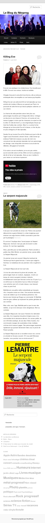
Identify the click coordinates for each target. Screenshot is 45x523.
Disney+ (36, 462)
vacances (32, 505)
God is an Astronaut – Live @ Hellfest (16, 446)
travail (23, 505)
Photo (21, 42)
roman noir (20, 404)
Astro (27, 42)
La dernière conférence (11, 437)
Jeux (11, 472)
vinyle (12, 509)
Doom (5, 468)
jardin (6, 473)
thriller (19, 506)
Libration (6, 441)
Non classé (30, 482)
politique (8, 491)
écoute (20, 509)
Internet (36, 468)
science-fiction (20, 501)
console (16, 462)
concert (7, 463)
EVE (38, 185)
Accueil (6, 38)
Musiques (31, 38)
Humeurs (22, 38)
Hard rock (13, 468)
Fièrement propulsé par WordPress (22, 519)
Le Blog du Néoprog (16, 12)
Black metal (7, 460)
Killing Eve (9, 56)
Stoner (33, 501)
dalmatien (37, 400)
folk (8, 468)
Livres (6, 42)
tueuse (13, 187)
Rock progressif (27, 496)
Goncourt (17, 238)
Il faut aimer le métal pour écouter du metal (18, 444)
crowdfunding (26, 463)
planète (23, 487)
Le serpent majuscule (15, 195)
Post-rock (17, 492)
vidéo (5, 509)
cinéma (24, 459)
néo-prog (6, 488)
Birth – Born (7, 439)
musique (34, 472)
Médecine (23, 478)
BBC (27, 185)
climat (31, 459)
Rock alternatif (9, 496)
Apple (6, 455)
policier (30, 488)
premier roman (32, 402)
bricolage (15, 459)
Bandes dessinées (26, 455)
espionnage (33, 185)
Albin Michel (29, 400)
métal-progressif (14, 482)
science (7, 501)
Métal (31, 478)
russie (8, 187)
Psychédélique (27, 492)
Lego (17, 473)
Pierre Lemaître (22, 402)
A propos (14, 38)
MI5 (4, 187)
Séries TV (13, 42)
